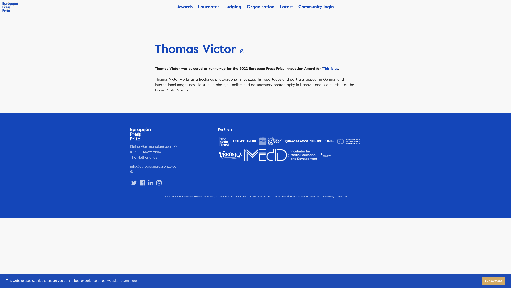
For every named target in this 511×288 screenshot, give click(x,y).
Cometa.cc (341, 196)
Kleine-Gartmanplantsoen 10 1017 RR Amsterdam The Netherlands (153, 152)
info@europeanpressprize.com (154, 166)
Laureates (208, 6)
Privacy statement (217, 196)
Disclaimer (235, 196)
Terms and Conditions (272, 196)
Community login (316, 6)
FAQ (245, 196)
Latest (286, 6)
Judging (233, 6)
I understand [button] (494, 280)
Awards (185, 6)
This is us (330, 69)
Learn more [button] (129, 280)
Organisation (260, 6)
